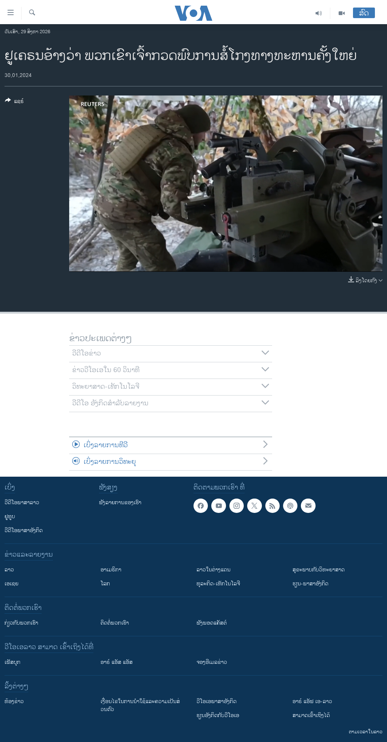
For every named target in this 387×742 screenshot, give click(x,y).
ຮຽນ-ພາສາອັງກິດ (310, 584)
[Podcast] (290, 506)
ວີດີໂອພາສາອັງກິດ (24, 530)
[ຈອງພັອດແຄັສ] (308, 506)
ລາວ (9, 570)
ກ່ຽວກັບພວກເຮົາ (21, 623)
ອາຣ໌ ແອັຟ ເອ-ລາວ (312, 701)
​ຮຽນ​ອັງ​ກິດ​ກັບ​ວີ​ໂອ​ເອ (218, 715)
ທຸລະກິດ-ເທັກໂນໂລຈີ (218, 584)
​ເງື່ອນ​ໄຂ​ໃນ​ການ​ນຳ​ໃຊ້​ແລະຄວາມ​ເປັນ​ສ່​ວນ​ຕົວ (140, 705)
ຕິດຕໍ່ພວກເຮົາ (115, 623)
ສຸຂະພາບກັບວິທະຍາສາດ (319, 570)
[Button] (14, 102)
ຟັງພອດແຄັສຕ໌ (212, 623)
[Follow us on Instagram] (236, 506)
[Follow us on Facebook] (201, 506)
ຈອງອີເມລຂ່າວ (212, 662)
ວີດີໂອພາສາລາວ (22, 502)
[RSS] (272, 506)
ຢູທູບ (10, 516)
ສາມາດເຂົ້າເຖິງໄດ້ (311, 715)
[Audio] (318, 13)
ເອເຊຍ (12, 584)
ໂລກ (105, 584)
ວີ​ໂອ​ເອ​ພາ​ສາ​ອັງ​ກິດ (217, 701)
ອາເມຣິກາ (111, 570)
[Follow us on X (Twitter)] (254, 506)
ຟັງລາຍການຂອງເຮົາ (120, 502)
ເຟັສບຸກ (12, 662)
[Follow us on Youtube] (218, 506)
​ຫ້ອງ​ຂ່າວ (14, 701)
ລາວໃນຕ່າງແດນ (214, 570)
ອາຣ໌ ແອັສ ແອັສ (117, 662)
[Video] (341, 13)
